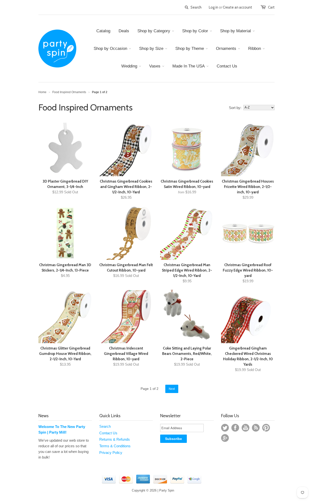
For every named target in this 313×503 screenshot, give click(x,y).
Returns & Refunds (114, 439)
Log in (213, 7)
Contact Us (108, 433)
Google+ (225, 438)
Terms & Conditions (115, 446)
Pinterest (266, 428)
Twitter (225, 428)
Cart (271, 7)
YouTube (245, 428)
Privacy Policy (110, 452)
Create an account (237, 7)
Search (105, 426)
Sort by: (235, 108)
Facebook (235, 428)
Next (172, 389)
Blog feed (256, 428)
